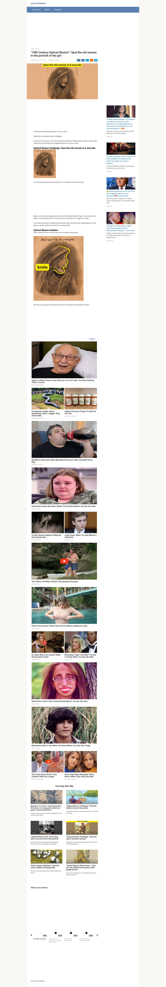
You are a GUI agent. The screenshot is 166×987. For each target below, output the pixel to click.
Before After (37, 10)
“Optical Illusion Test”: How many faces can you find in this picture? (45, 838)
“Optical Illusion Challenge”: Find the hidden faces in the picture (81, 807)
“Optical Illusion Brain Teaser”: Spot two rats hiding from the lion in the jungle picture (81, 867)
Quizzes (57, 60)
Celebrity (47, 10)
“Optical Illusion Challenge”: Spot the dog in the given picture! (81, 838)
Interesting (57, 10)
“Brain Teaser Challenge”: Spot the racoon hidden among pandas (45, 866)
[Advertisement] (83, 28)
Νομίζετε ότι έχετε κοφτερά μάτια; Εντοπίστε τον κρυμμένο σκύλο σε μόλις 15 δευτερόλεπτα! (46, 808)
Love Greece (38, 3)
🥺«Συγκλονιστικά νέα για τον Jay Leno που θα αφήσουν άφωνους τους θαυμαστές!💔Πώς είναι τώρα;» (120, 193)
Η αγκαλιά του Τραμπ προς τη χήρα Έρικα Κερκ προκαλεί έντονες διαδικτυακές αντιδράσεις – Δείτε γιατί (120, 228)
